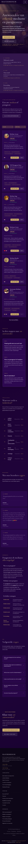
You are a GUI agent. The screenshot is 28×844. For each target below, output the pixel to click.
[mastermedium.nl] (9, 2)
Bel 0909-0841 (15, 157)
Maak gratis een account (11, 730)
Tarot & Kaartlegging (6, 784)
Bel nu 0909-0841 (8, 37)
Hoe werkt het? (5, 794)
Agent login (18, 842)
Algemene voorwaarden (7, 823)
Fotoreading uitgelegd (7, 818)
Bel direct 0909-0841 (9, 734)
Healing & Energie (6, 787)
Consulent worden (6, 802)
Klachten (19, 831)
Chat (22, 157)
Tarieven (4, 796)
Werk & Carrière (5, 780)
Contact (4, 805)
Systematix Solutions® (21, 840)
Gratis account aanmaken (7, 798)
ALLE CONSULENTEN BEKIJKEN (11, 115)
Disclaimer (8, 821)
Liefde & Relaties (5, 778)
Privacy (3, 821)
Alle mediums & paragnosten (8, 775)
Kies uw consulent (9, 41)
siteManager (8, 840)
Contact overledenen (6, 782)
